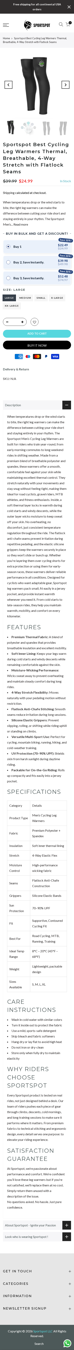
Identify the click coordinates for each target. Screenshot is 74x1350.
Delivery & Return (16, 369)
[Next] (65, 85)
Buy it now (37, 345)
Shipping (9, 192)
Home (6, 38)
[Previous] (8, 85)
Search (39, 1343)
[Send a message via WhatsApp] (67, 1343)
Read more (20, 224)
